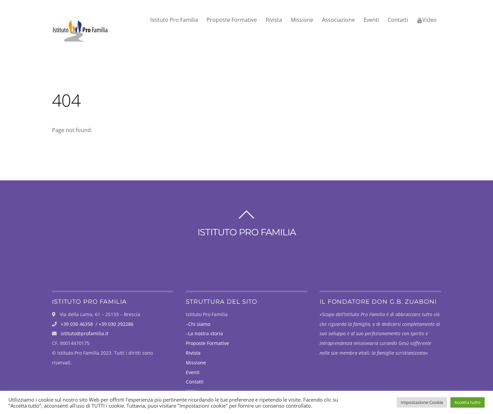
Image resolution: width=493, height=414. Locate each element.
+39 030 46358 (77, 324)
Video (429, 19)
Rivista (274, 19)
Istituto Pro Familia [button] (174, 19)
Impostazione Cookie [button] (422, 402)
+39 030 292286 (116, 324)
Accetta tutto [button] (467, 402)
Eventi (371, 19)
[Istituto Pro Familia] (80, 39)
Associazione (338, 19)
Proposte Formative (232, 19)
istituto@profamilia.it (84, 333)
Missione (302, 19)
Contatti (398, 19)
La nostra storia (205, 333)
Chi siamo (199, 324)
